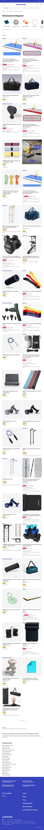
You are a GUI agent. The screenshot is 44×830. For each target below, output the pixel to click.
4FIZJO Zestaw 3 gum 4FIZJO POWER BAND (32, 291)
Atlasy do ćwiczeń (5, 765)
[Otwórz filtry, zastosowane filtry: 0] (3, 32)
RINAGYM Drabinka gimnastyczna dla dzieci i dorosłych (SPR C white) (11, 227)
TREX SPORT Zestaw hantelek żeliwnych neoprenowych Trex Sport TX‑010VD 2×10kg (12, 257)
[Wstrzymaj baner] (39, 1)
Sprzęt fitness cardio (6, 748)
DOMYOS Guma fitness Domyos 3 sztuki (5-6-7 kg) (32, 392)
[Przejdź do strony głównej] (21, 4)
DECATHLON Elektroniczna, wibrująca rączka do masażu (11, 679)
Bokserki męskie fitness (6, 767)
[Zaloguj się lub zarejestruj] (38, 4)
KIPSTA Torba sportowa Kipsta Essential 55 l (32, 227)
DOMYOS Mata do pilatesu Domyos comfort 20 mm (10, 392)
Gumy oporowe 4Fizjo (6, 762)
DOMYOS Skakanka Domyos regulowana (11, 354)
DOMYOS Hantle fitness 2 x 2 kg (9, 514)
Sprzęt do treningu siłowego (7, 745)
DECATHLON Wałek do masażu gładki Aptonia (11, 292)
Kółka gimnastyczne (6, 753)
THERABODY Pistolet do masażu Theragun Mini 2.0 (12, 125)
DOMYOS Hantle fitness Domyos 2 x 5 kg (31, 421)
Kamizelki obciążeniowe (7, 754)
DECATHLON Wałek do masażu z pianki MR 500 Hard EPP (12, 580)
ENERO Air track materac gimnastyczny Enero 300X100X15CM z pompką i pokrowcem (31, 480)
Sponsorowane (25, 140)
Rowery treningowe (6, 759)
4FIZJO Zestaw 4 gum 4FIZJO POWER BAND (32, 323)
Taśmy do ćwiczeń (5, 746)
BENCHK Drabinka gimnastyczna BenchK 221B (31, 449)
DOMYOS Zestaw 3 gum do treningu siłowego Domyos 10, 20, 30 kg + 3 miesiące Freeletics (10, 192)
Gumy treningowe (25, 26)
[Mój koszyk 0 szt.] (40, 4)
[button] (31, 67)
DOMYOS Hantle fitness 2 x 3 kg (9, 421)
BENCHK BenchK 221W (7, 479)
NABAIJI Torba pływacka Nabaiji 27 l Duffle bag (32, 580)
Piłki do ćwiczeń (16, 26)
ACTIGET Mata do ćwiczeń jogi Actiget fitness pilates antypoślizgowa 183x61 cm (32, 515)
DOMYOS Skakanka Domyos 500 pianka (11, 448)
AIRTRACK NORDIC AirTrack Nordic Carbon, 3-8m (32, 610)
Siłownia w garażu (5, 768)
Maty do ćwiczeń (6, 26)
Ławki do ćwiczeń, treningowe (8, 750)
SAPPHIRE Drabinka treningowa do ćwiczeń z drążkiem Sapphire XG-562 (12, 545)
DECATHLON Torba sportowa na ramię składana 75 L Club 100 (31, 96)
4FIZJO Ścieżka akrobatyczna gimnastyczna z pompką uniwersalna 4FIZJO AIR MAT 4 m (31, 60)
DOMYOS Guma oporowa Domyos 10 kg (11, 609)
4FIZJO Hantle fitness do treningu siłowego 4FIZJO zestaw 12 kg (32, 545)
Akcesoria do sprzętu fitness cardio (9, 764)
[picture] (12, 48)
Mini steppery (4, 771)
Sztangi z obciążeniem (6, 751)
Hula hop (34, 26)
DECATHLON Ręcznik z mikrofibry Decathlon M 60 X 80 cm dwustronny (31, 679)
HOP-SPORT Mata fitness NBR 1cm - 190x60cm (30, 644)
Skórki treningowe (5, 773)
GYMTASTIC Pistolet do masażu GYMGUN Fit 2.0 (12, 324)
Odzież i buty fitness (6, 757)
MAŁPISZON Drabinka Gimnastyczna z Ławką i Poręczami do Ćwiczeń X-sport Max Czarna (31, 257)
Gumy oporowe (5, 756)
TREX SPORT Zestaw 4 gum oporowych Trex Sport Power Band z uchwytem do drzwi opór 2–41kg (31, 356)
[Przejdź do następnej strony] (26, 720)
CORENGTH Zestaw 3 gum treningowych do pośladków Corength (11, 161)
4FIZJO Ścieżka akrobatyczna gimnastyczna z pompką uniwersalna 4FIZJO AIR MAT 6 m (31, 125)
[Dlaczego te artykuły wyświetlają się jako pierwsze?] (2, 35)
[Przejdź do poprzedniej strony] (18, 720)
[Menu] (3, 4)
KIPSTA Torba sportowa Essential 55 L (11, 95)
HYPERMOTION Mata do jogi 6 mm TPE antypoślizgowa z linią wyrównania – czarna (11, 710)
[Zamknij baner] (41, 1)
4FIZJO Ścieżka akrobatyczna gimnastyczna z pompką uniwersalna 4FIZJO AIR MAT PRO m (31, 192)
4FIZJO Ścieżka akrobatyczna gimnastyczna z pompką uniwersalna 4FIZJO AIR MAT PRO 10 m (11, 60)
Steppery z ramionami (6, 770)
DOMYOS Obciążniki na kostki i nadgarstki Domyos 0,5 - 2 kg (12, 644)
